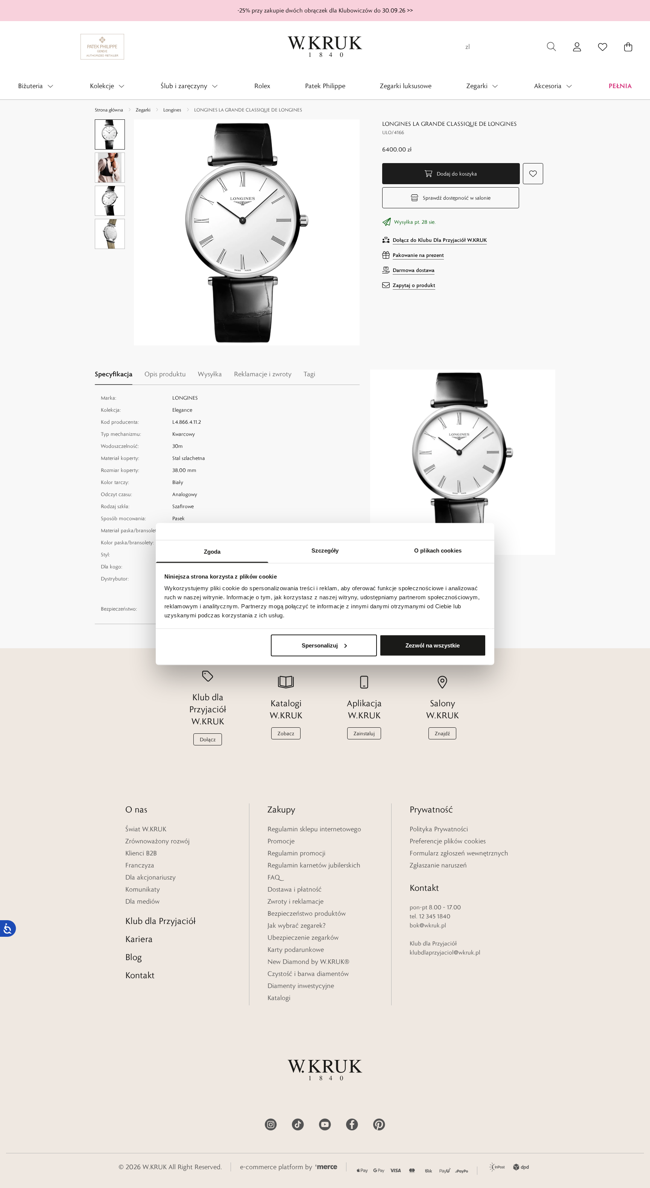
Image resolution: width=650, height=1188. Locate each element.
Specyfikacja (113, 374)
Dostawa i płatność (294, 889)
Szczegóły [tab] (325, 550)
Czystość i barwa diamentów (308, 974)
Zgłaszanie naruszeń (438, 865)
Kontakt (140, 975)
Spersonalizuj (320, 645)
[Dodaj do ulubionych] (533, 173)
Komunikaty (142, 889)
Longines (172, 110)
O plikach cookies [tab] (438, 550)
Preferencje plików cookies (448, 841)
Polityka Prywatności (439, 829)
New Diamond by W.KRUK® (308, 961)
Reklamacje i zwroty (263, 374)
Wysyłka (210, 374)
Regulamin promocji (296, 853)
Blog (133, 956)
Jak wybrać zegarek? (296, 925)
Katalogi (278, 998)
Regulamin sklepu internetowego (314, 829)
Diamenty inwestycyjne (300, 986)
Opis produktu (165, 374)
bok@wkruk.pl (428, 925)
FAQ (273, 877)
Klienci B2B (141, 853)
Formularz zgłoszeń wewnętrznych (459, 853)
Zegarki (143, 110)
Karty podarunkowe (295, 949)
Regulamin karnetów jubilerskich (313, 865)
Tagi (309, 374)
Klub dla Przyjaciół (160, 920)
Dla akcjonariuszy (150, 877)
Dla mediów (142, 901)
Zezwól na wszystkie (432, 645)
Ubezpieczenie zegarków (303, 937)
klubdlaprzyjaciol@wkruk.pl (445, 952)
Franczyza (139, 865)
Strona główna (109, 110)
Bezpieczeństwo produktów (306, 913)
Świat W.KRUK (145, 829)
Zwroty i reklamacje (295, 901)
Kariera (139, 938)
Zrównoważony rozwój (157, 841)
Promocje (281, 841)
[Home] (325, 46)
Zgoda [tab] (212, 551)
